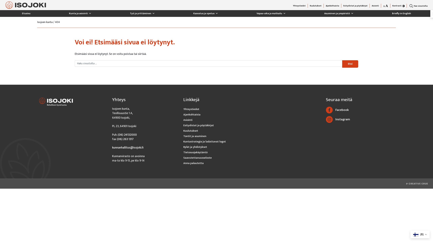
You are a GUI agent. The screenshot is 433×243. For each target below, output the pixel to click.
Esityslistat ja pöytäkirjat (355, 5)
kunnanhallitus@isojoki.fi (128, 147)
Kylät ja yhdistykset (195, 147)
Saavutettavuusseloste (197, 158)
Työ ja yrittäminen (140, 13)
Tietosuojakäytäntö (195, 152)
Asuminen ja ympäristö (337, 13)
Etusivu (26, 13)
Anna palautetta (193, 163)
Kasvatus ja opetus (203, 13)
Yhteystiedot (299, 5)
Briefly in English (401, 13)
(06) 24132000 (127, 134)
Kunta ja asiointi (78, 13)
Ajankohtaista (332, 5)
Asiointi (375, 5)
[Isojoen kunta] (25, 5)
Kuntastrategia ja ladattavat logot (204, 141)
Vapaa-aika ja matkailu (269, 13)
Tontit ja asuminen (194, 136)
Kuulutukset (316, 5)
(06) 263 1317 (125, 139)
